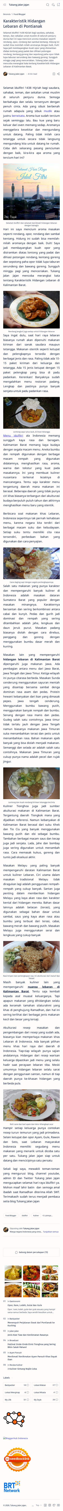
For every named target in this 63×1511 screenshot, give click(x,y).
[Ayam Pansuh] (16, 1353)
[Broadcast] (14, 1340)
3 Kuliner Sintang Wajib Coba (22, 1369)
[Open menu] (4, 4)
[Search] (47, 4)
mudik (48, 111)
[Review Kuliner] (16, 1365)
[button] (47, 1215)
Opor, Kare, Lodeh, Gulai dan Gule (25, 1305)
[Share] (58, 73)
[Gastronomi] (15, 1301)
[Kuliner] (36, 1215)
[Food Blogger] (10, 1215)
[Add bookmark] (53, 73)
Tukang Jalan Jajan (19, 4)
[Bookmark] (58, 4)
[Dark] (53, 4)
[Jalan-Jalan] (14, 1331)
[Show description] (50, 1231)
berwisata (18, 115)
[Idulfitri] (25, 1215)
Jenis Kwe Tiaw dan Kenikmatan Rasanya (28, 1335)
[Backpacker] (15, 1319)
